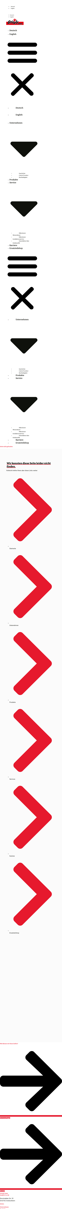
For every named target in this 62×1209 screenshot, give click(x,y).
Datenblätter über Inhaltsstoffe (21, 242)
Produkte (13, 180)
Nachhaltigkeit (23, 177)
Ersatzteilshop (16, 248)
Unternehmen (4, 1207)
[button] (22, 68)
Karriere (13, 245)
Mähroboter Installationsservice (19, 238)
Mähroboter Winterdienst (19, 234)
